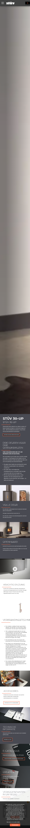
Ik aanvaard (15, 825)
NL (27, 3)
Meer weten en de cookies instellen (13, 822)
